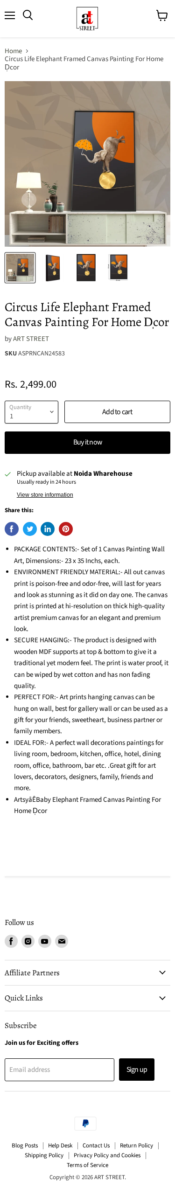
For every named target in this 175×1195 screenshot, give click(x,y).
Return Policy (136, 1145)
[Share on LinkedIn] (48, 529)
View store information (45, 495)
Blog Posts (25, 1145)
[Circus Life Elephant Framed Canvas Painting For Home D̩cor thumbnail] (20, 268)
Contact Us (96, 1145)
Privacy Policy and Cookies (107, 1155)
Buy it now (87, 442)
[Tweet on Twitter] (30, 529)
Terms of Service (87, 1165)
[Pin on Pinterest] (66, 529)
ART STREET (31, 339)
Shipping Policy (44, 1155)
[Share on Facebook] (12, 529)
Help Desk (60, 1145)
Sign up (136, 1069)
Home (13, 51)
